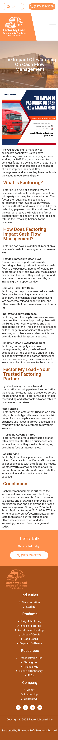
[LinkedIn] (32, 707)
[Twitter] (39, 707)
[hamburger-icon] (52, 27)
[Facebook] (18, 707)
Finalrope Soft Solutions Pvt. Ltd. (37, 730)
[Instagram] (25, 707)
